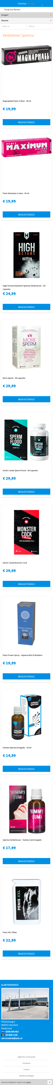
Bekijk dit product (26, 122)
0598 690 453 (12, 1031)
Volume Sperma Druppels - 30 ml (17, 747)
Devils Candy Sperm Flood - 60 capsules (20, 470)
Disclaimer (26, 1063)
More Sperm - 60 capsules (14, 378)
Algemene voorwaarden (26, 1057)
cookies (28, 1082)
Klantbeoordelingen (26, 1076)
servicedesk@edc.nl (11, 1038)
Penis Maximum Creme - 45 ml (16, 193)
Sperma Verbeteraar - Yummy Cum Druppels (22, 840)
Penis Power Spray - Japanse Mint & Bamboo (22, 655)
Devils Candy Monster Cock (15, 562)
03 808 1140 (11, 1034)
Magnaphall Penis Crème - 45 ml (17, 101)
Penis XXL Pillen (10, 932)
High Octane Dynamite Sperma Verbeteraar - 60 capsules (24, 287)
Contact (26, 1069)
